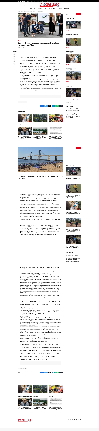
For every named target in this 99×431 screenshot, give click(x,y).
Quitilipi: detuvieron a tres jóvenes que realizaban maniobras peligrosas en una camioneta (73, 33)
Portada (19, 11)
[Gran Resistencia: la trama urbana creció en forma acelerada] (40, 118)
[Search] (79, 9)
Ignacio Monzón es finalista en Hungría (72, 114)
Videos (31, 8)
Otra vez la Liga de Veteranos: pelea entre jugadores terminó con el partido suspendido (39, 1)
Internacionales (66, 8)
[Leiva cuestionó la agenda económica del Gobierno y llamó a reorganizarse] (25, 131)
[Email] (14, 59)
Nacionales (40, 8)
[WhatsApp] (14, 64)
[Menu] (80, 9)
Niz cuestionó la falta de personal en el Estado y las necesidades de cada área (56, 124)
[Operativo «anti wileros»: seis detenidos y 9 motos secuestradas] (73, 92)
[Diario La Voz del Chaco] (49, 4)
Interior (50, 8)
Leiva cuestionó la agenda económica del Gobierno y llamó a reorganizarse (25, 137)
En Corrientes (69, 106)
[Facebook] (14, 54)
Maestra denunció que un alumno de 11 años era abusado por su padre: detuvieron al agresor (73, 84)
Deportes (60, 8)
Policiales (55, 8)
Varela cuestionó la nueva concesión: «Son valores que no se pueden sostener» (40, 137)
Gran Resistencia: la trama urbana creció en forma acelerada (39, 124)
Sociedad (45, 8)
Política (35, 8)
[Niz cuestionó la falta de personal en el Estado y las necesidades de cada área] (56, 118)
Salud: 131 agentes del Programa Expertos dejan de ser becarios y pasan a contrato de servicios (55, 137)
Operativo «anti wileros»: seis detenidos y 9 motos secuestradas (72, 100)
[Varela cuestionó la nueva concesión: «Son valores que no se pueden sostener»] (40, 131)
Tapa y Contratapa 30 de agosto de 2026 (73, 110)
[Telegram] (14, 61)
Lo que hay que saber (22, 101)
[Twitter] (14, 56)
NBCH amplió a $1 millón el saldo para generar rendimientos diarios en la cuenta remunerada (25, 124)
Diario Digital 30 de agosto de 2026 (72, 108)
